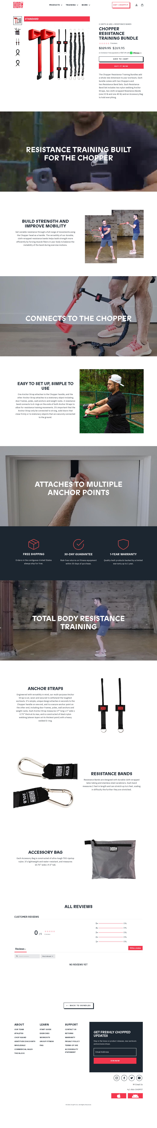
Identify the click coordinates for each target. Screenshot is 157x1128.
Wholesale (19, 1045)
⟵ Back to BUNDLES (78, 1005)
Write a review (135, 948)
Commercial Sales (23, 1049)
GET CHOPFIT (120, 5)
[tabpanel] (78, 971)
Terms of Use (71, 1045)
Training (71, 5)
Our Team (19, 1029)
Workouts (45, 1037)
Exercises (44, 1033)
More (85, 5)
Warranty (70, 1037)
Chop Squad (20, 1037)
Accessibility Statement (71, 1050)
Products (54, 5)
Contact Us (70, 1029)
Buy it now (121, 66)
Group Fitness (47, 1041)
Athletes (18, 1033)
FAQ (41, 1045)
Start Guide (45, 1029)
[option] (17, 20)
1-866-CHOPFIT (136, 1089)
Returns (69, 1033)
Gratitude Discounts (24, 1041)
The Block (19, 1053)
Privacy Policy (72, 1041)
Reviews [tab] (20, 948)
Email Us (139, 1084)
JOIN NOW (115, 1060)
